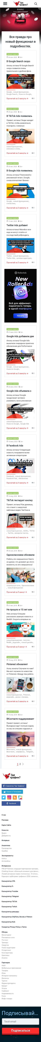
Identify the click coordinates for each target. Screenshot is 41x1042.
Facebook (12, 803)
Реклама (5, 820)
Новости (5, 830)
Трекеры (5, 943)
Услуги (4, 988)
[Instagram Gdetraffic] (9, 797)
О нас (4, 815)
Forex (4, 996)
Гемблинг (5, 991)
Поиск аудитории (8, 948)
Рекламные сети (8, 937)
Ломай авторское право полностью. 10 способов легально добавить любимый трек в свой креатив (20, 874)
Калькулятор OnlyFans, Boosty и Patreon (17, 917)
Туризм (4, 981)
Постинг (5, 940)
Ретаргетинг (6, 950)
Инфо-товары (7, 999)
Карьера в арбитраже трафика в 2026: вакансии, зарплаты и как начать (20, 876)
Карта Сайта (6, 825)
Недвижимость (8, 994)
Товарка (5, 971)
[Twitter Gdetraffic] (4, 797)
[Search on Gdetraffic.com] (35, 3)
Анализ (4, 958)
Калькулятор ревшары (10, 912)
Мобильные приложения (11, 968)
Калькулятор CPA (8, 881)
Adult (3, 965)
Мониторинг (6, 935)
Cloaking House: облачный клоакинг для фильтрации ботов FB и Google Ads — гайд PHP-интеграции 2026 (20, 871)
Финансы (5, 978)
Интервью (5, 840)
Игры (4, 973)
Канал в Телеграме (14, 792)
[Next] (23, 764)
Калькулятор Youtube (10, 891)
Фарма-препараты (9, 983)
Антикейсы (6, 861)
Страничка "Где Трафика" (15, 786)
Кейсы (4, 859)
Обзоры (5, 932)
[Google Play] (21, 798)
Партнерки (6, 963)
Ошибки (5, 851)
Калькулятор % (7, 886)
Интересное (6, 866)
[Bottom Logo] (11, 776)
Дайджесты (6, 836)
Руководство (7, 848)
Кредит (4, 986)
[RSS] (15, 797)
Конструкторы (7, 953)
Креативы (5, 955)
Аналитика (6, 845)
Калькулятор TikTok (9, 902)
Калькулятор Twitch (9, 907)
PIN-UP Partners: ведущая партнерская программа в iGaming (20, 869)
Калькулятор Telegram (10, 896)
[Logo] (20, 4)
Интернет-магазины (9, 976)
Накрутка (5, 945)
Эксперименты (7, 856)
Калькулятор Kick (8, 922)
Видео (4, 833)
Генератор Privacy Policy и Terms (14, 927)
